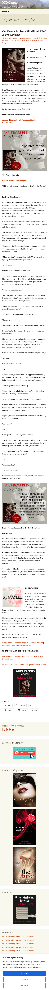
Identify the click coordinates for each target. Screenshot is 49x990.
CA (31, 656)
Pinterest (39, 643)
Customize (24, 979)
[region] (24, 972)
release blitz (12, 43)
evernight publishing (22, 40)
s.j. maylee (21, 43)
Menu (4, 11)
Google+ (30, 643)
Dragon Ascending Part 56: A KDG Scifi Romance (18, 940)
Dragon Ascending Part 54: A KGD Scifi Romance (18, 947)
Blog (4, 643)
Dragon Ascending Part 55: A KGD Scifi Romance (18, 944)
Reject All (24, 986)
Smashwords (35, 664)
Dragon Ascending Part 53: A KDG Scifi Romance (18, 951)
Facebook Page (20, 643)
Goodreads (6, 645)
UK (34, 656)
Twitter (10, 643)
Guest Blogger (26, 38)
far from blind (34, 40)
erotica (11, 40)
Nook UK (11, 659)
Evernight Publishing (10, 656)
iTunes (43, 664)
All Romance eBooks (10, 664)
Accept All (24, 973)
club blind (38, 38)
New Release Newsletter (21, 645)
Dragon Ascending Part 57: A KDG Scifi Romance (18, 937)
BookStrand (24, 664)
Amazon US (24, 656)
